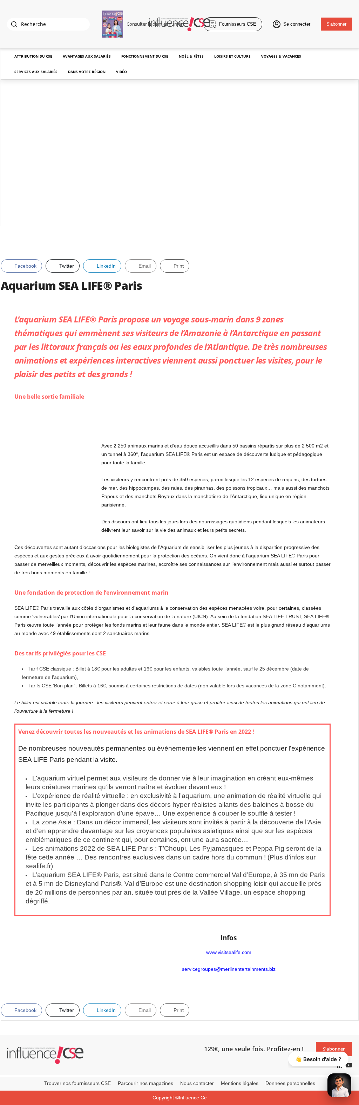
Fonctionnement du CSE (144, 56)
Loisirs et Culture (232, 56)
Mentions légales (239, 1083)
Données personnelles (290, 1083)
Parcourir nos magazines (145, 1083)
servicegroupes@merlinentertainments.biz (229, 969)
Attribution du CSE (33, 56)
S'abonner (336, 24)
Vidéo (121, 71)
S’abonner (334, 1049)
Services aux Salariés (35, 71)
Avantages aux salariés (87, 56)
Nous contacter (197, 1083)
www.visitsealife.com (228, 952)
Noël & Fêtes (191, 56)
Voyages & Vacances (281, 56)
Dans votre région (87, 71)
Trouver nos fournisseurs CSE (77, 1083)
